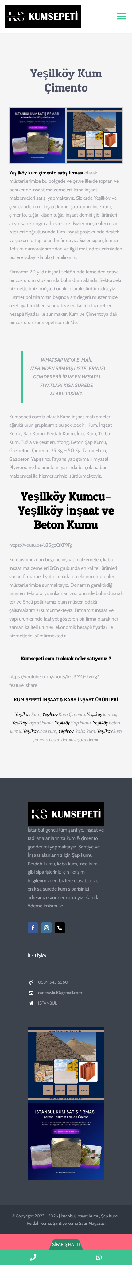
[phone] (60, 927)
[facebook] (33, 927)
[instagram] (46, 927)
